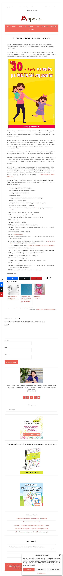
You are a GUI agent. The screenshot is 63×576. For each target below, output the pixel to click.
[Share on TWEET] (1, 289)
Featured (18, 308)
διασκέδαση (46, 309)
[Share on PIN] (1, 294)
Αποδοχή (29, 569)
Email (6, 347)
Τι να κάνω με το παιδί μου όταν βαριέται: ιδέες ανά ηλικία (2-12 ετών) (31, 525)
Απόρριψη (40, 569)
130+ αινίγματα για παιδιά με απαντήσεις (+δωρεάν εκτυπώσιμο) (31, 532)
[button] (60, 555)
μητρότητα (53, 309)
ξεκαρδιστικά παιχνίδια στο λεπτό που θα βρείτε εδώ (41, 245)
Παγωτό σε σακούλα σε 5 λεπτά (31, 522)
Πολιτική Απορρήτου (41, 573)
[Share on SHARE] (1, 284)
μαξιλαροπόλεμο (18, 234)
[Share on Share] (12, 278)
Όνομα (7, 340)
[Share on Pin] (36, 278)
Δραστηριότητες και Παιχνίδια (27, 308)
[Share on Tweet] (24, 278)
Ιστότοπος (7, 354)
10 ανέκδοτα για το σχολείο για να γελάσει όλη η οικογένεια (31, 518)
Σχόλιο (7, 324)
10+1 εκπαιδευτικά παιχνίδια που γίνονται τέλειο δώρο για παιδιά (31, 528)
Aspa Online (31, 18)
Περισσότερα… (31, 391)
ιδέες (50, 309)
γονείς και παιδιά (39, 309)
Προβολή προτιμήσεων (54, 569)
